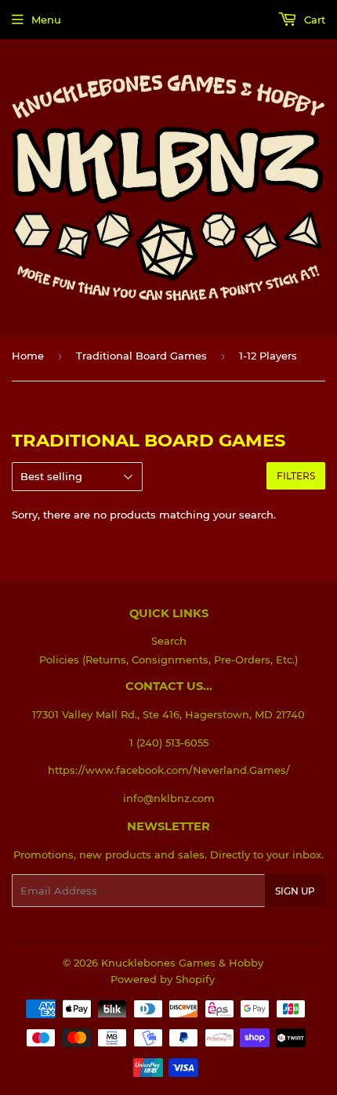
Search (169, 640)
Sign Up (295, 891)
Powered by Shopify (163, 979)
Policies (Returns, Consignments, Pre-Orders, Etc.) (168, 659)
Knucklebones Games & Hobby (182, 962)
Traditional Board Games (141, 355)
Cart (313, 19)
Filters (296, 476)
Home (28, 355)
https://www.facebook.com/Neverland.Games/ (169, 770)
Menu (46, 19)
